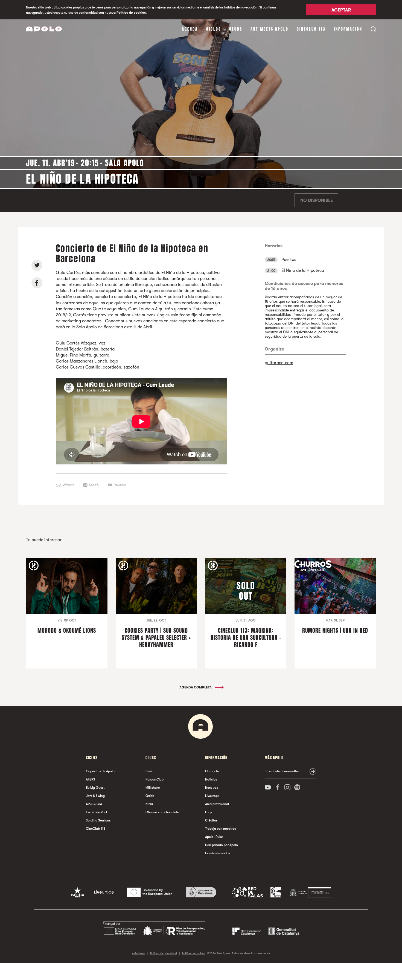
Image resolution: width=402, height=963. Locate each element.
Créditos (211, 820)
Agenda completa (195, 687)
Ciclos (213, 29)
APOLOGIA (94, 804)
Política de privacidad (163, 953)
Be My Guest (95, 788)
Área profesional (217, 804)
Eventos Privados (217, 853)
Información (348, 29)
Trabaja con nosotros (220, 829)
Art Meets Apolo (269, 29)
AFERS (90, 779)
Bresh (149, 771)
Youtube (120, 485)
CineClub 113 (311, 29)
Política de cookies (131, 12)
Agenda (190, 29)
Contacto (212, 771)
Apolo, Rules (214, 837)
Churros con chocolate (162, 812)
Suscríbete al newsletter (282, 771)
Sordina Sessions (98, 820)
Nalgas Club (154, 779)
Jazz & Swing (95, 796)
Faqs (208, 812)
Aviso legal (138, 953)
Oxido (150, 796)
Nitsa (149, 804)
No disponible (316, 200)
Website (68, 485)
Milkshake (152, 788)
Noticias (211, 779)
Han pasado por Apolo (221, 845)
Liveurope (212, 796)
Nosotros (211, 788)
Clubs (235, 29)
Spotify (94, 485)
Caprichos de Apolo (100, 771)
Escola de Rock (97, 812)
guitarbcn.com (279, 362)
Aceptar (341, 10)
